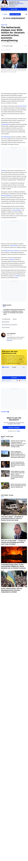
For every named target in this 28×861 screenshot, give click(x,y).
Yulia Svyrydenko (6, 195)
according (17, 275)
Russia (3, 170)
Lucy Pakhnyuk (6, 49)
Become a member (14, 427)
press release (23, 106)
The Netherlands (6, 136)
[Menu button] (26, 14)
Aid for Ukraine (5, 327)
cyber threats (14, 245)
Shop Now (14, 9)
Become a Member (15, 14)
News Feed (4, 24)
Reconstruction (5, 322)
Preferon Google (8, 45)
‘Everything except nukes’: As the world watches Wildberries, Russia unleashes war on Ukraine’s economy (13, 566)
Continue (14, 377)
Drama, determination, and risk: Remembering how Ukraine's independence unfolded (11, 590)
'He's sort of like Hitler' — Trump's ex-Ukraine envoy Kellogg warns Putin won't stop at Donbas (13, 542)
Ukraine (12, 259)
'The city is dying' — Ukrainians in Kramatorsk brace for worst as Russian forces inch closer (12, 518)
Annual (14, 367)
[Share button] (25, 46)
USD (23, 367)
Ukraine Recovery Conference (11, 250)
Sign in (18, 431)
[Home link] (14, 18)
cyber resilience (17, 210)
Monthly (6, 367)
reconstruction (5, 124)
